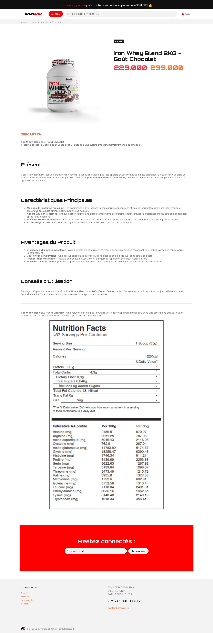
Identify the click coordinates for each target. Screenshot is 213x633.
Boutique (25, 596)
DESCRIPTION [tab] (31, 134)
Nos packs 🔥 (27, 600)
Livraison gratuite (73, 5)
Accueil (24, 22)
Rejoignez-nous (138, 551)
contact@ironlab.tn (118, 607)
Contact (24, 604)
